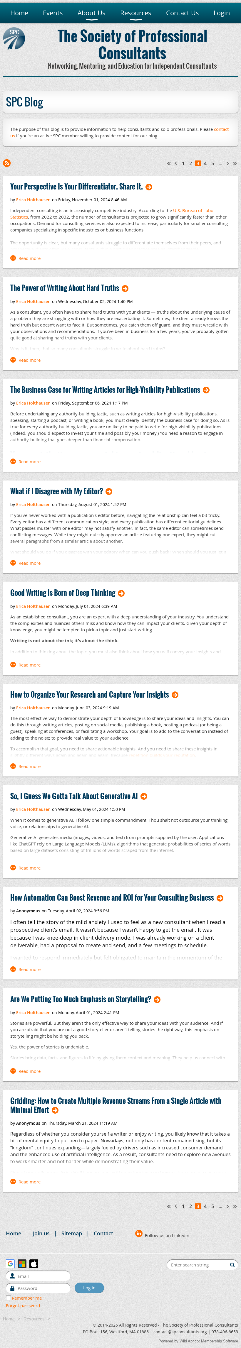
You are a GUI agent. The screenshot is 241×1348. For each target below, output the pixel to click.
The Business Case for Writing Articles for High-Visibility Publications (105, 389)
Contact (103, 1233)
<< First (169, 163)
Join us (41, 1233)
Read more (30, 258)
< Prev (176, 163)
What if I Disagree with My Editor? (56, 491)
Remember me (27, 1298)
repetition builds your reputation (162, 755)
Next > (228, 163)
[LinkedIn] (139, 1233)
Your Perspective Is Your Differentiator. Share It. (76, 186)
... (220, 163)
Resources (34, 1318)
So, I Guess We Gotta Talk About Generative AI (74, 796)
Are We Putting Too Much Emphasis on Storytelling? (80, 999)
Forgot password (23, 1305)
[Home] (14, 48)
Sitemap (71, 1233)
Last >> (235, 163)
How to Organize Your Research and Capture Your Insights (89, 694)
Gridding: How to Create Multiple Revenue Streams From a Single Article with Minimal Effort (116, 1105)
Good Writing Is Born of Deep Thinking (62, 592)
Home (13, 1233)
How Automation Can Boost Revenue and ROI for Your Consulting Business (112, 897)
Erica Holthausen (33, 199)
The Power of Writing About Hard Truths (64, 287)
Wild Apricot (190, 1341)
